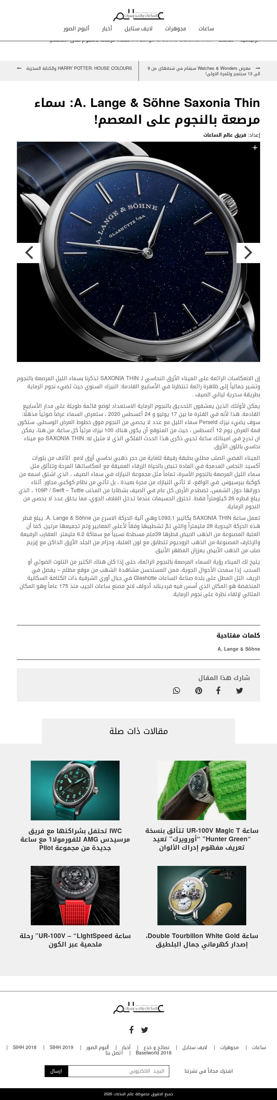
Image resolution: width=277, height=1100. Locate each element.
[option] (138, 253)
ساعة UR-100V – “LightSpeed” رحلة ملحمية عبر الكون (75, 940)
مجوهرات (175, 28)
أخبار (107, 28)
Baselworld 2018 (154, 1052)
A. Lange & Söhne (239, 649)
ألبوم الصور (77, 28)
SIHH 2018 (24, 1047)
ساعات (206, 28)
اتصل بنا (114, 1052)
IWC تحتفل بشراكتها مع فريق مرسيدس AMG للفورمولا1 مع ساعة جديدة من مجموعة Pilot (75, 839)
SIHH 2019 (61, 1047)
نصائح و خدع (156, 1047)
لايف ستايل (139, 28)
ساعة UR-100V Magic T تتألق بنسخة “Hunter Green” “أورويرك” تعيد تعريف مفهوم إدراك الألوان (202, 839)
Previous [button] (29, 253)
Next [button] (248, 253)
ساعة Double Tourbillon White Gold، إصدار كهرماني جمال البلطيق (202, 940)
